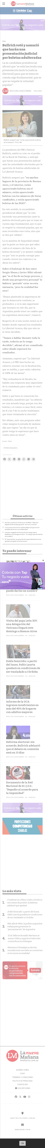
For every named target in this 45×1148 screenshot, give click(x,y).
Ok (22, 1143)
